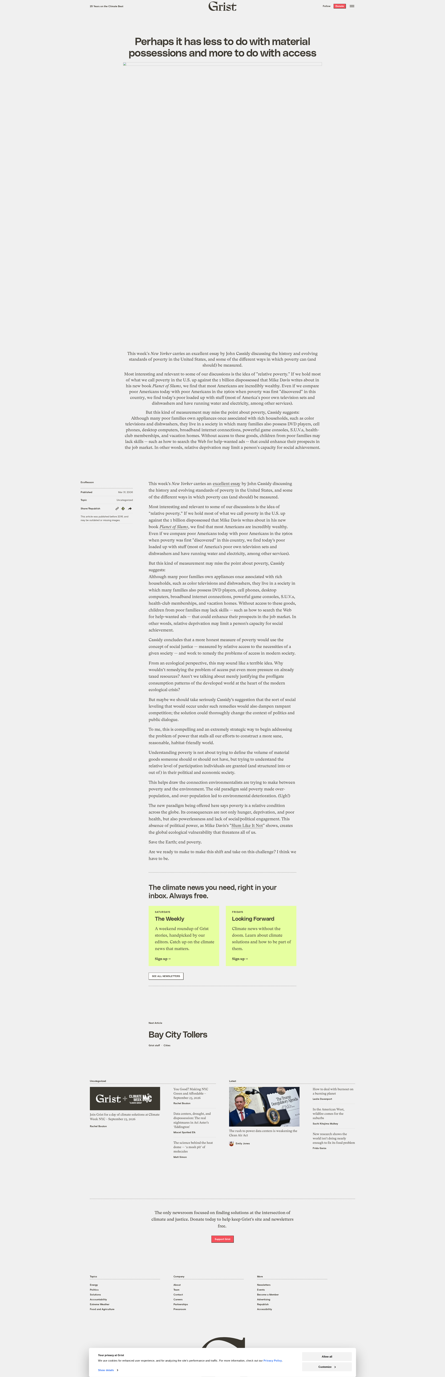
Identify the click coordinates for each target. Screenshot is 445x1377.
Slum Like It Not (247, 825)
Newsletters (263, 1284)
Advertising (263, 1299)
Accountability (98, 1299)
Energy (94, 1284)
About (177, 1284)
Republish (263, 1304)
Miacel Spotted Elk (184, 1132)
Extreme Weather (99, 1304)
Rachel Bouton (98, 1126)
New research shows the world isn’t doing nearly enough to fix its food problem (334, 1138)
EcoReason (87, 482)
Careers (178, 1299)
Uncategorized (125, 499)
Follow (326, 6)
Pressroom (179, 1309)
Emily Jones (243, 1143)
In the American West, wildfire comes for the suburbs (328, 1113)
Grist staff (154, 1045)
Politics (94, 1289)
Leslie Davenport (322, 1098)
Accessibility (264, 1309)
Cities (167, 1045)
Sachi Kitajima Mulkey (325, 1123)
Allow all (327, 1356)
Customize (324, 1366)
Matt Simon (180, 1156)
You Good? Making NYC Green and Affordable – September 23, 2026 (190, 1093)
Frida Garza (319, 1148)
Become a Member (268, 1294)
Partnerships (180, 1304)
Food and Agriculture (102, 1309)
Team (176, 1289)
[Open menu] (352, 6)
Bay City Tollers (178, 1034)
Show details (106, 1370)
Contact (178, 1294)
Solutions (95, 1294)
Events (261, 1289)
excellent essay (205, 353)
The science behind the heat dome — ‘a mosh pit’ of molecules (193, 1147)
